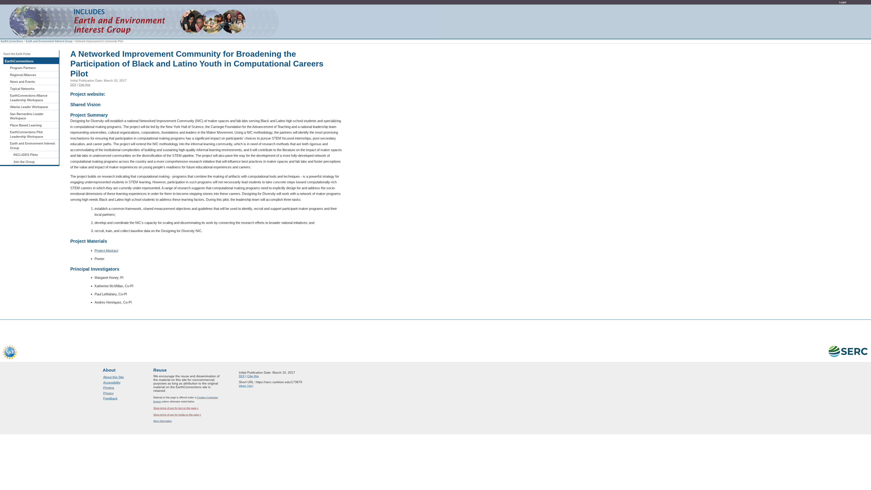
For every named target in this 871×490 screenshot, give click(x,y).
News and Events (22, 81)
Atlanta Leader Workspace (29, 107)
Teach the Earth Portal (16, 54)
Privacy (108, 393)
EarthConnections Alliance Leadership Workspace (28, 98)
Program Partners (23, 68)
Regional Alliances (23, 75)
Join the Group (24, 162)
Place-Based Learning (26, 125)
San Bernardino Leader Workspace (27, 116)
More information (162, 421)
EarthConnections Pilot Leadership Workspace (26, 134)
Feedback (110, 398)
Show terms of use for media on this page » (177, 414)
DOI (73, 84)
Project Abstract (106, 250)
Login (842, 2)
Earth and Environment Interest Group (49, 41)
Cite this (84, 84)
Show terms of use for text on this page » (175, 408)
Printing (108, 388)
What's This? (246, 386)
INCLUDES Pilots (25, 155)
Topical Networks (22, 89)
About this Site (113, 377)
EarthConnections (12, 41)
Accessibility (111, 382)
